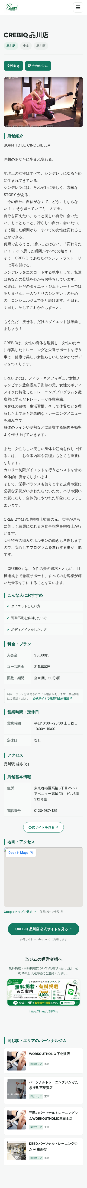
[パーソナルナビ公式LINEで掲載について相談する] (43, 992)
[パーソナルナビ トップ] (11, 7)
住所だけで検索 (51, 911)
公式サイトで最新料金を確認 (52, 698)
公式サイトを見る (43, 827)
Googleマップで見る (20, 912)
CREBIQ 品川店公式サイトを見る (43, 929)
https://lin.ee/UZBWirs (43, 1011)
